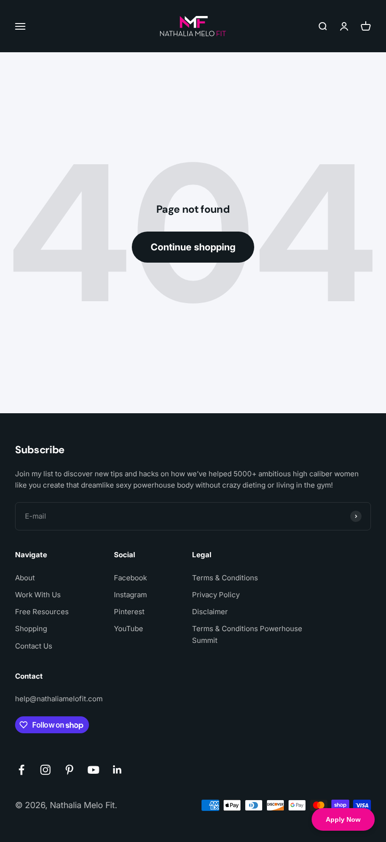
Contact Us (33, 646)
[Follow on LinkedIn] (117, 769)
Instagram (130, 594)
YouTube (128, 628)
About (25, 577)
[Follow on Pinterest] (69, 769)
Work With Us (38, 594)
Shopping (31, 628)
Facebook (130, 577)
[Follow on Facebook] (21, 769)
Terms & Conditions (225, 577)
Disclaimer (210, 611)
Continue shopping (193, 247)
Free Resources (42, 611)
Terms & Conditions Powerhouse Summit (247, 634)
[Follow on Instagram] (45, 769)
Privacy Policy (216, 594)
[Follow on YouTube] (93, 769)
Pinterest (129, 611)
